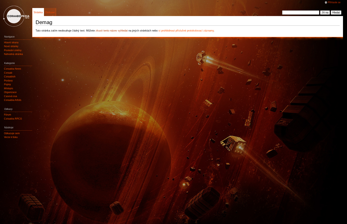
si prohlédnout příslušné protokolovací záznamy (186, 30)
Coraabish (9, 76)
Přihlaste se (334, 2)
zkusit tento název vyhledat (112, 30)
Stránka (38, 12)
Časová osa (10, 96)
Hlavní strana (11, 42)
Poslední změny (12, 50)
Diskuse (50, 12)
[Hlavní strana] (16, 16)
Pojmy (7, 84)
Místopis (8, 88)
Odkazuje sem (12, 133)
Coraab (8, 72)
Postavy (8, 80)
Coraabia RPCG (13, 118)
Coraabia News (12, 68)
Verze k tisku (11, 137)
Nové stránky (11, 46)
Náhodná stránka (13, 54)
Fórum (7, 114)
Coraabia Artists (12, 100)
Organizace (10, 92)
